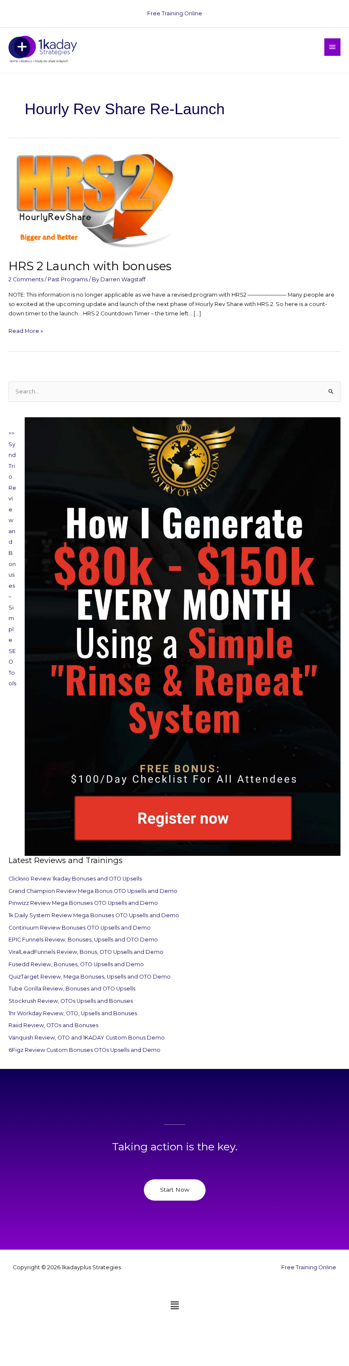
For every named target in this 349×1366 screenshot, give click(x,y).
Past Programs (68, 279)
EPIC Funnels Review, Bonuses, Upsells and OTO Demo (83, 939)
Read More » (26, 330)
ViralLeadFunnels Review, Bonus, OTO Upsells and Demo (86, 952)
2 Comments (26, 279)
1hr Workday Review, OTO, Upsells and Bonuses (73, 1013)
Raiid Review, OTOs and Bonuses (53, 1025)
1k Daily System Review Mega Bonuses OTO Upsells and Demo (94, 915)
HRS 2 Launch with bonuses (90, 266)
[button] (174, 1306)
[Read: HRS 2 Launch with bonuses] (94, 201)
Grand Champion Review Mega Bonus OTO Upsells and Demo (93, 891)
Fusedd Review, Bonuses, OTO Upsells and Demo (76, 964)
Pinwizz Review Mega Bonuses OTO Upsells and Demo (83, 903)
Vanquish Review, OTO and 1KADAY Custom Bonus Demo (87, 1037)
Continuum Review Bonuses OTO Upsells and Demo (80, 927)
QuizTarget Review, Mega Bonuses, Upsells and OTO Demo (90, 976)
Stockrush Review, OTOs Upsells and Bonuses (71, 1001)
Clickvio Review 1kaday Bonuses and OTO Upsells (75, 878)
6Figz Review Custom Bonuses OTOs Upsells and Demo (84, 1050)
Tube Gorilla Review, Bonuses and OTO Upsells (72, 988)
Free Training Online (174, 13)
